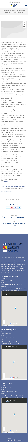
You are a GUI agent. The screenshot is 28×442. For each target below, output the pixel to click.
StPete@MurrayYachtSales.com (10, 338)
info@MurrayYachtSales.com (15, 2)
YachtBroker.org (10, 440)
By (10, 199)
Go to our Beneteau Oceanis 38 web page (14, 186)
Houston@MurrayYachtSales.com (10, 391)
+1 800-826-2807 (15, 1)
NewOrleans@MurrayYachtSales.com (11, 284)
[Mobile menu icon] (26, 5)
